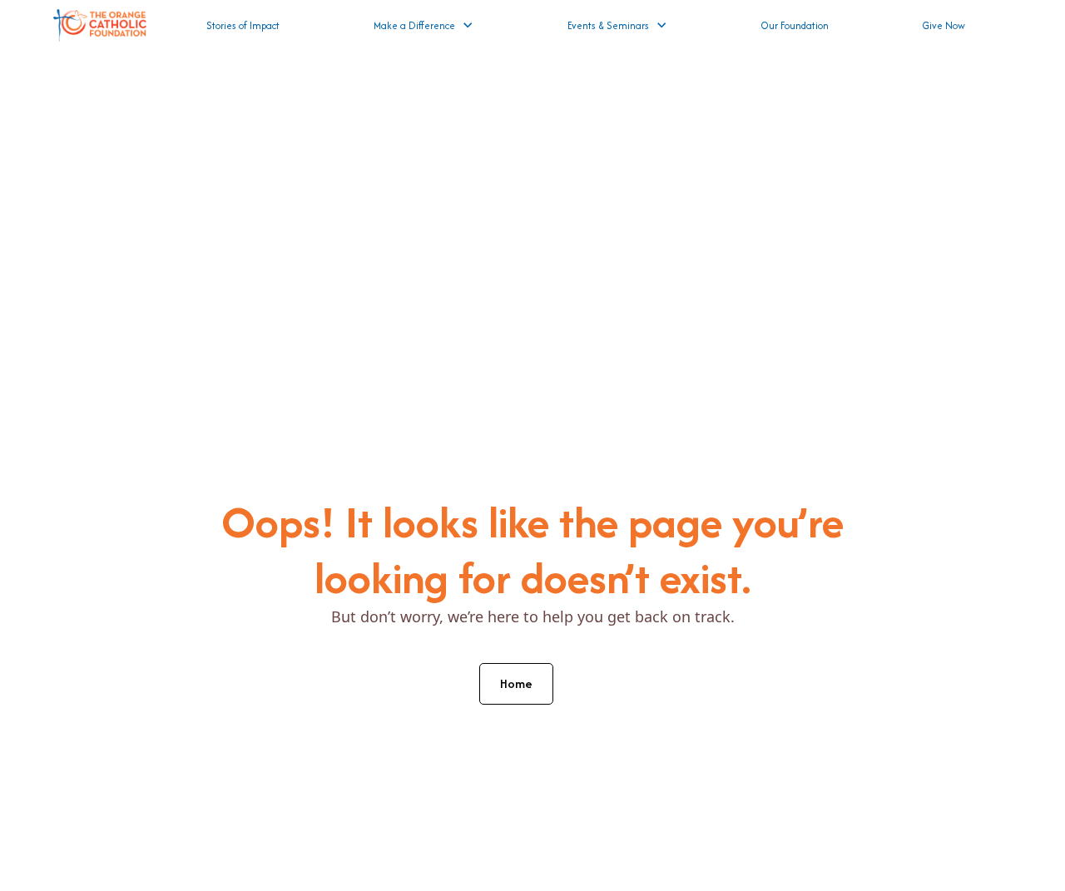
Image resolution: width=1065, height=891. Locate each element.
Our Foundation (795, 25)
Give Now (944, 25)
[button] (423, 25)
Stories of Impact (243, 25)
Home (516, 683)
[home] (99, 25)
